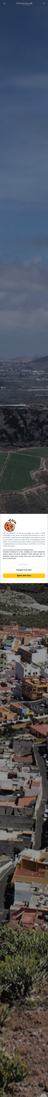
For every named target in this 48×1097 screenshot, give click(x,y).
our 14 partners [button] (26, 533)
